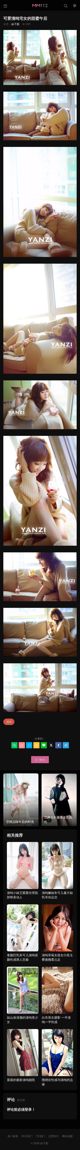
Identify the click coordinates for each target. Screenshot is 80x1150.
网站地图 (67, 1136)
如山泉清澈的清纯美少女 (22, 1019)
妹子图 (15, 24)
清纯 (9, 721)
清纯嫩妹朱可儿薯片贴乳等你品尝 (57, 894)
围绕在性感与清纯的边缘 (57, 1081)
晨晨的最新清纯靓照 (21, 1079)
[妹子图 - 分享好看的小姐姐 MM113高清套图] (40, 5)
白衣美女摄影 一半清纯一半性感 (56, 1019)
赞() (40, 759)
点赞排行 (53, 1136)
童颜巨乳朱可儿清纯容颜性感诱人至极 (22, 957)
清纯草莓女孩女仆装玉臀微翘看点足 (57, 957)
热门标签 (13, 1136)
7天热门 (40, 1136)
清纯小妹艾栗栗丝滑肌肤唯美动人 (22, 894)
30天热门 (26, 1136)
